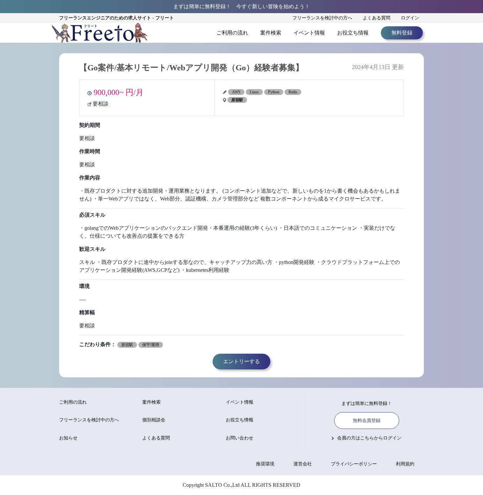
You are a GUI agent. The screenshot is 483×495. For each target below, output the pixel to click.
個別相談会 (153, 419)
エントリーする (241, 361)
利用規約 (405, 463)
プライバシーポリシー (354, 463)
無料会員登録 (366, 420)
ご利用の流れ (232, 32)
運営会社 (302, 463)
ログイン (410, 17)
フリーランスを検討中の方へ (322, 17)
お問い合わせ (239, 438)
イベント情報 (309, 32)
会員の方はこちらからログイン (369, 438)
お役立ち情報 (353, 32)
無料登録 (401, 32)
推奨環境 (265, 463)
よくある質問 (376, 17)
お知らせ (68, 438)
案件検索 (270, 32)
